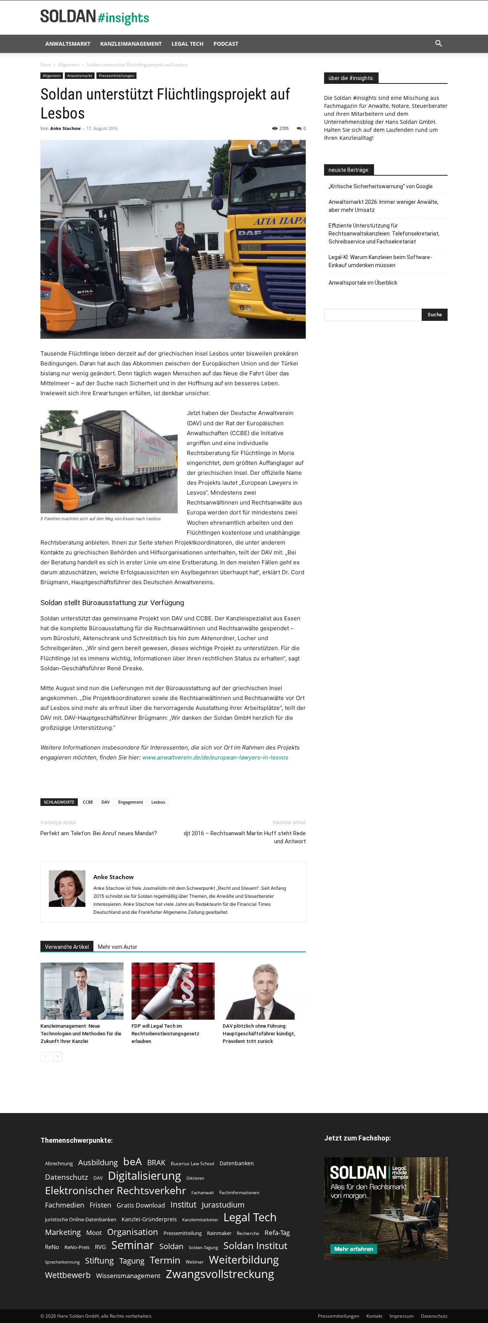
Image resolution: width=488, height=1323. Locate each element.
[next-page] (57, 1056)
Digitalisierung (144, 1175)
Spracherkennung (62, 1262)
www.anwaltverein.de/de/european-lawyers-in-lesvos (215, 757)
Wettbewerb (68, 1275)
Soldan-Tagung (203, 1247)
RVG (100, 1247)
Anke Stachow (65, 128)
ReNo (52, 1247)
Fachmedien (64, 1205)
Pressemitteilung (183, 1233)
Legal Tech (188, 43)
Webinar (195, 1262)
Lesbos (158, 802)
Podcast (226, 43)
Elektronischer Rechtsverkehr (115, 1190)
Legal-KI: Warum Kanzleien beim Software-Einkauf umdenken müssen (380, 261)
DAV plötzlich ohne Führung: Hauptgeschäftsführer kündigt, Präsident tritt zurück (259, 1033)
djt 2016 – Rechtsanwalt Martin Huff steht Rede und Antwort (245, 837)
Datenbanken (237, 1163)
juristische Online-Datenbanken (80, 1219)
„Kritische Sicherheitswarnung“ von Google (381, 186)
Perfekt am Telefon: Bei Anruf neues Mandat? (98, 833)
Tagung (131, 1261)
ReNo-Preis (77, 1247)
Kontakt (374, 1316)
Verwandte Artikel (67, 947)
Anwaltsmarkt (67, 43)
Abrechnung (59, 1163)
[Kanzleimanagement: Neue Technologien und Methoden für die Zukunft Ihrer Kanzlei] (82, 991)
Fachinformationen (239, 1192)
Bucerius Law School (192, 1163)
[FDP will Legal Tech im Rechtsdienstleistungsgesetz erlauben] (173, 991)
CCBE (88, 802)
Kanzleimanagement (131, 43)
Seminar (132, 1245)
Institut (183, 1205)
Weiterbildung (244, 1260)
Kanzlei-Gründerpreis (149, 1219)
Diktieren (195, 1178)
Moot (94, 1232)
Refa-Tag (277, 1232)
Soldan (171, 1246)
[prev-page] (45, 1056)
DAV (105, 802)
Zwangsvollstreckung (220, 1274)
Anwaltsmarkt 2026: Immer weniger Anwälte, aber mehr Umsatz (383, 206)
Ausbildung (98, 1162)
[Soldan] (386, 1208)
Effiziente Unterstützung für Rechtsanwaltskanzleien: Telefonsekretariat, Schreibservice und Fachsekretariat (384, 234)
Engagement (130, 802)
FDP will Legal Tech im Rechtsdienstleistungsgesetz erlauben (165, 1033)
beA (132, 1161)
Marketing (63, 1232)
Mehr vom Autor (117, 947)
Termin (165, 1260)
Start (45, 64)
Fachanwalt (202, 1192)
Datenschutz (66, 1177)
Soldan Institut (255, 1245)
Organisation (132, 1232)
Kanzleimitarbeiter (200, 1219)
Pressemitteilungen (116, 75)
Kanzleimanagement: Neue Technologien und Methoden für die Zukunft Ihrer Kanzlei (80, 1033)
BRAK (156, 1163)
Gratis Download (141, 1205)
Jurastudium (223, 1205)
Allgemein (68, 64)
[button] (438, 44)
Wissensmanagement (128, 1276)
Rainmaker (219, 1233)
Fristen (100, 1205)
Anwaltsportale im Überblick (363, 283)
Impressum (402, 1316)
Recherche (248, 1233)
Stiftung (99, 1261)
